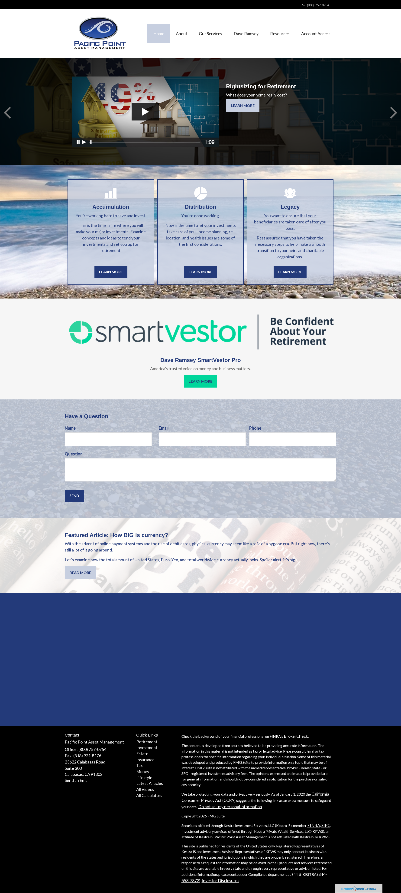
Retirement (146, 741)
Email (164, 428)
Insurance (145, 759)
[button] (181, 33)
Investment (146, 747)
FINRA (313, 825)
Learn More (243, 105)
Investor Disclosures (220, 880)
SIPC (325, 825)
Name (70, 428)
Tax (139, 765)
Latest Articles (149, 783)
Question (74, 453)
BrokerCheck (296, 736)
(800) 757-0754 (318, 5)
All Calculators (149, 795)
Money (142, 771)
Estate (142, 753)
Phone (255, 428)
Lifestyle (144, 777)
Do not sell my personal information (230, 806)
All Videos (145, 789)
